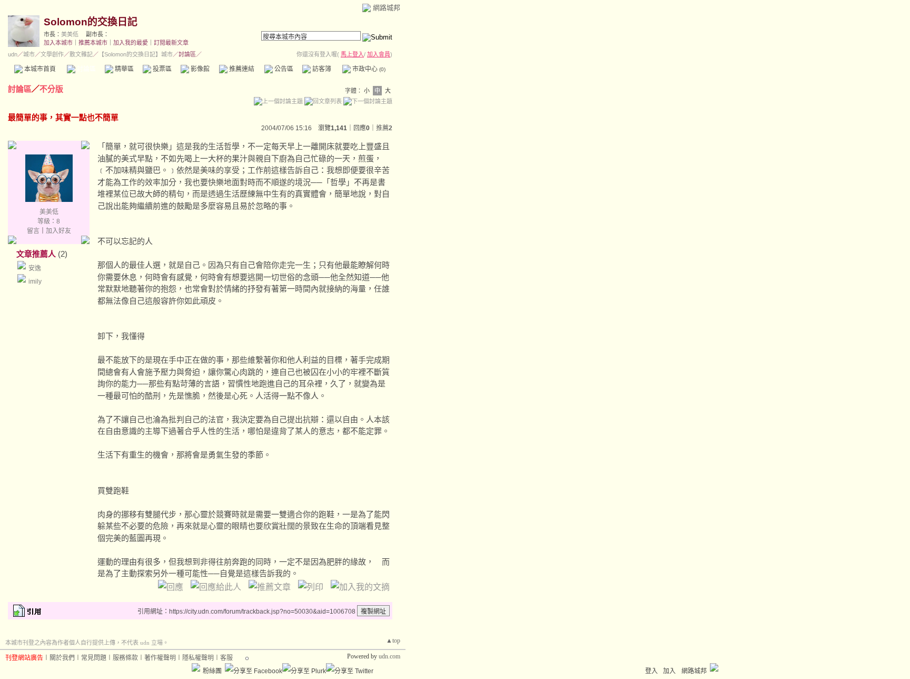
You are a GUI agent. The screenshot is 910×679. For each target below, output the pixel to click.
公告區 (283, 69)
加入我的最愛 (130, 43)
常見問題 (93, 658)
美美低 (69, 34)
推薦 (384, 128)
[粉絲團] (196, 667)
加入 (669, 671)
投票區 (161, 69)
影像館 (199, 69)
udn (12, 54)
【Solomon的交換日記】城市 (135, 54)
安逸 (34, 268)
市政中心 (368, 69)
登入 (651, 671)
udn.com (389, 656)
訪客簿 (321, 69)
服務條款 (125, 658)
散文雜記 (81, 54)
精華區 (123, 69)
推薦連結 (241, 69)
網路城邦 (386, 8)
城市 (29, 54)
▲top (393, 640)
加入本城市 (58, 43)
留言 (33, 231)
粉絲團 (212, 671)
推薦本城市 (92, 43)
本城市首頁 (39, 69)
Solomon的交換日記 (90, 21)
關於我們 (62, 658)
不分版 (51, 88)
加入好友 (58, 231)
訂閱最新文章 (171, 43)
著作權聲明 (160, 658)
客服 (226, 658)
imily (35, 281)
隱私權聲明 (198, 658)
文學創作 (52, 54)
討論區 (85, 69)
